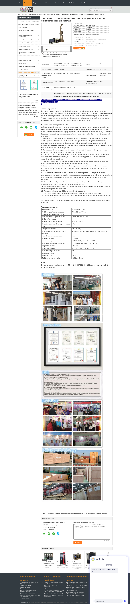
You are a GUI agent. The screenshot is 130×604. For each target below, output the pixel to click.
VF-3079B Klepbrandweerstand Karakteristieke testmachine (48, 564)
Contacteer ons (73, 3)
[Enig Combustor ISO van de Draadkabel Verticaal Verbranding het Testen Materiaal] (62, 558)
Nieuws (91, 3)
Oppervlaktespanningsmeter (25, 49)
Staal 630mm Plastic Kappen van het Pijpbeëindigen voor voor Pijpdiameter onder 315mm (53, 595)
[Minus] (125, 559)
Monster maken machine (24, 46)
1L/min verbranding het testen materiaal (96, 513)
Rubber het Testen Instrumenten (26, 66)
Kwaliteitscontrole (60, 3)
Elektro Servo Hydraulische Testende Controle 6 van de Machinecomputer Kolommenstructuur (77, 589)
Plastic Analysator (23, 69)
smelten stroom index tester (25, 40)
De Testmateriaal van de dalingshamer (28, 57)
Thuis (18, 14)
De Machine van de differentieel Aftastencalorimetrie (26, 53)
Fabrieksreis (49, 3)
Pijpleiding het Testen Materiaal (26, 76)
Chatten (79, 48)
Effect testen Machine (24, 27)
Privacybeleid (24, 602)
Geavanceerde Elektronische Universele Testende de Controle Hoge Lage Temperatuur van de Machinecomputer (30, 596)
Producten (27, 3)
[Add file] (92, 601)
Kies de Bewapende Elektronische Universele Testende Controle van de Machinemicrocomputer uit (29, 584)
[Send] (125, 601)
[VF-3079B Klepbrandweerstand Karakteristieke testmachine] (48, 556)
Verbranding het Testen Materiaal (37, 14)
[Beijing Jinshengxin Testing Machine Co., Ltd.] (27, 9)
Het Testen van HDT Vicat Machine (27, 43)
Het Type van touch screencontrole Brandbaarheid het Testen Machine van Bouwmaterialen (77, 565)
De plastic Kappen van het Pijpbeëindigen (25, 36)
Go (111, 10)
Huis (20, 3)
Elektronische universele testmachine (28, 21)
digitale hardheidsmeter (24, 60)
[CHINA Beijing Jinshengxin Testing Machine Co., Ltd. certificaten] (23, 84)
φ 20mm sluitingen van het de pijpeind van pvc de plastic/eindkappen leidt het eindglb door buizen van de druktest (54, 590)
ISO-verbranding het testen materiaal (56, 513)
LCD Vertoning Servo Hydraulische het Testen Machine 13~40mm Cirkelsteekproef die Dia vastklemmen (77, 584)
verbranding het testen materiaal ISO (75, 513)
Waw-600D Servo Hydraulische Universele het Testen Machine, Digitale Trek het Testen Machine (75, 594)
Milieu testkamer (22, 63)
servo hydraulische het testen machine (28, 24)
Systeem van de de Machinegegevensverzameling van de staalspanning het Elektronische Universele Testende (30, 589)
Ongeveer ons (37, 3)
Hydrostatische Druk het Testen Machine (26, 31)
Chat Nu (83, 3)
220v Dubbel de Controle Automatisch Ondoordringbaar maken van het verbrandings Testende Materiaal (55, 54)
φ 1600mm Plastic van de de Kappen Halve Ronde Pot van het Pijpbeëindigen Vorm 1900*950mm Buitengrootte (53, 584)
